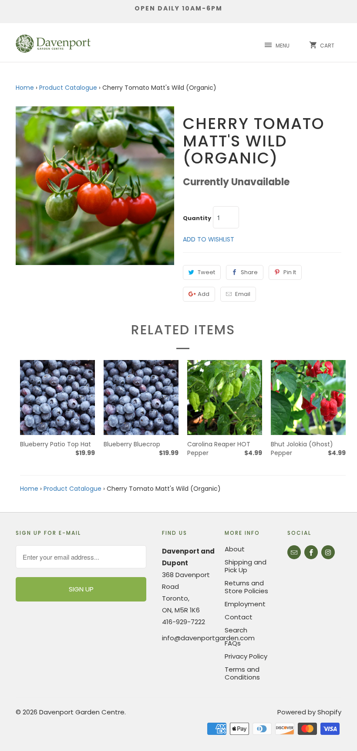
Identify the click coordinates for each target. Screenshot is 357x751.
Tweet (206, 272)
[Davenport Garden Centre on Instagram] (328, 552)
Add (203, 294)
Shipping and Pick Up (245, 565)
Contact (239, 617)
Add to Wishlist (208, 239)
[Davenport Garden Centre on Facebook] (311, 552)
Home (25, 87)
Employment (245, 603)
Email (242, 294)
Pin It (289, 272)
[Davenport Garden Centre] (53, 42)
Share (249, 272)
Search (236, 630)
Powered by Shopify (309, 712)
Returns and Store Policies (246, 586)
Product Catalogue (68, 87)
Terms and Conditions (242, 673)
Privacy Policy (246, 656)
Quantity (197, 218)
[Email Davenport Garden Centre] (294, 552)
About (235, 549)
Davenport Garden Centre (82, 712)
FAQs (233, 643)
